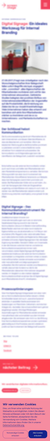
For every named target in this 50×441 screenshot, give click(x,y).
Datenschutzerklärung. (14, 425)
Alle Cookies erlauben (38, 434)
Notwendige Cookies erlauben (15, 434)
